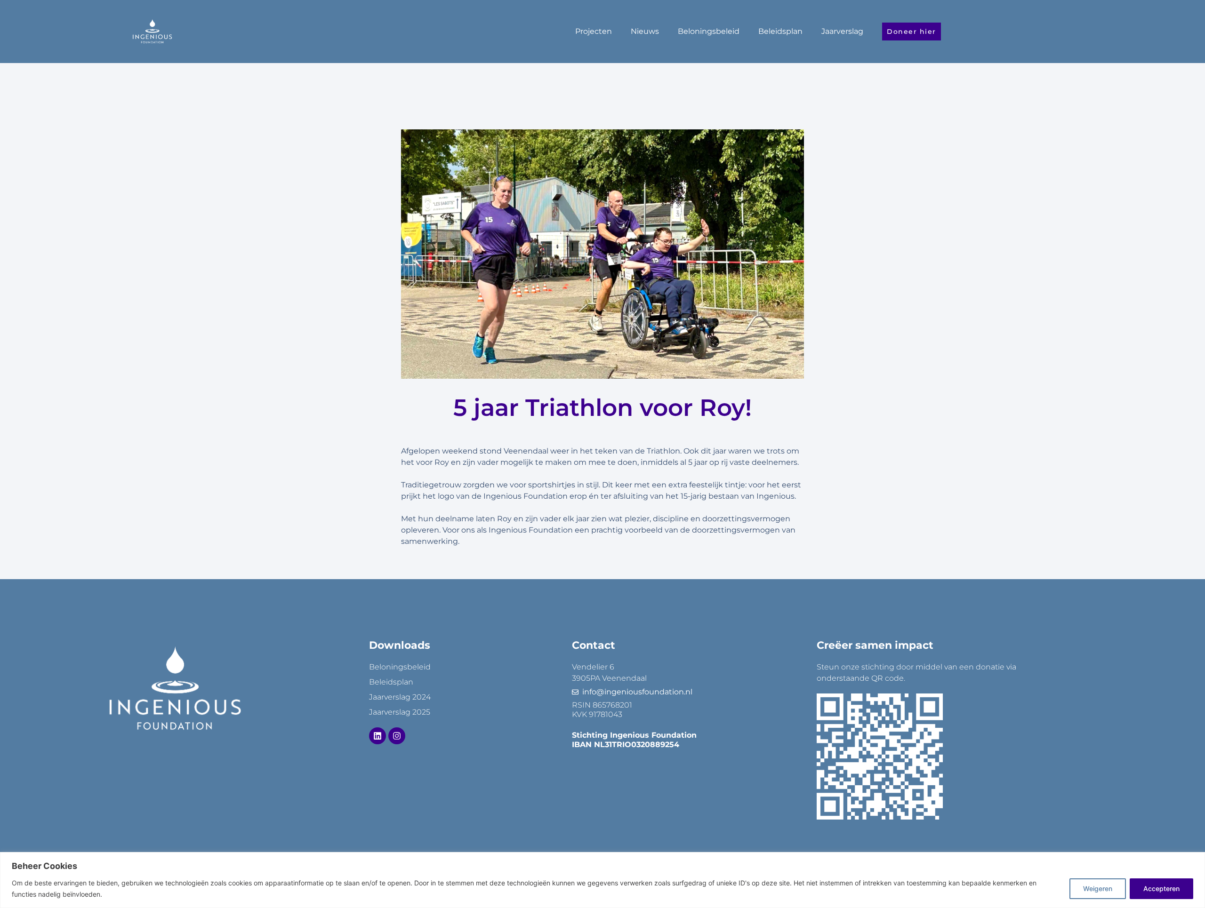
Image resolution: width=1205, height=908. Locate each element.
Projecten (593, 31)
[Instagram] (396, 735)
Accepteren (1161, 888)
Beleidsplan (780, 31)
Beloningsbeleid (708, 31)
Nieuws (645, 31)
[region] (602, 880)
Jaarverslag (842, 31)
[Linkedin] (377, 735)
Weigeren (1097, 888)
